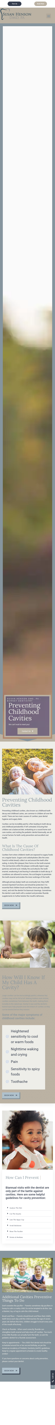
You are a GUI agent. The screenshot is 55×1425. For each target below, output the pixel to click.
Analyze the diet (16, 1213)
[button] (48, 16)
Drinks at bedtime (16, 1242)
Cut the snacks (15, 1218)
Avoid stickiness (15, 1230)
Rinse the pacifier (16, 1236)
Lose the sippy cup (17, 1224)
